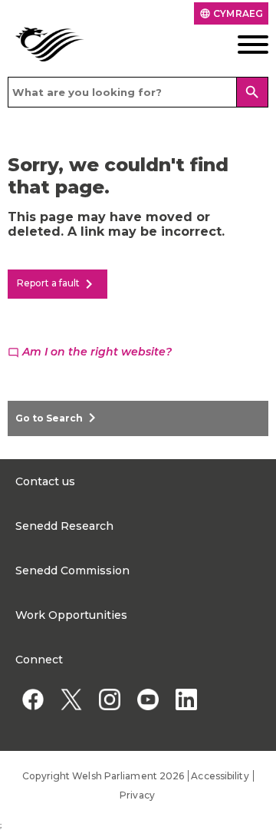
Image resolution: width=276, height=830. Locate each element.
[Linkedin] (186, 699)
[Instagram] (109, 699)
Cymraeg (231, 13)
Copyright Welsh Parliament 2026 (103, 776)
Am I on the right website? (90, 352)
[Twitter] (71, 699)
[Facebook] (32, 699)
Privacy (137, 795)
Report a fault (57, 284)
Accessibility (219, 776)
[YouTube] (147, 699)
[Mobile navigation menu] (241, 44)
